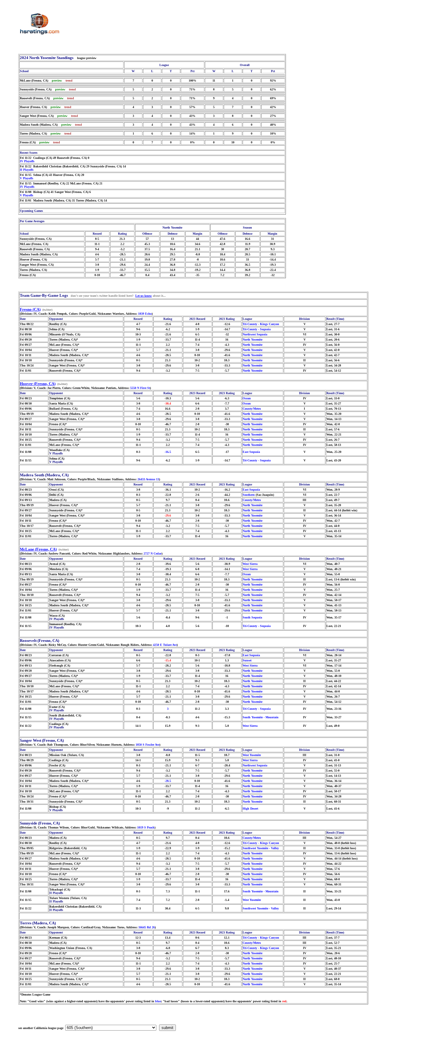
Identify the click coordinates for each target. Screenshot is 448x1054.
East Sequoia (251, 451)
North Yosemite (252, 339)
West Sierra (250, 564)
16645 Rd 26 (146, 927)
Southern (249, 494)
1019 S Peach (146, 827)
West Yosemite (252, 755)
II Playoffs (27, 169)
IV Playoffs (27, 161)
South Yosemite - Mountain (261, 717)
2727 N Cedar (153, 553)
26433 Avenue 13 (148, 479)
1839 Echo (145, 313)
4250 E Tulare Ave (165, 644)
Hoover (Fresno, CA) (37, 383)
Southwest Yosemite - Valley (261, 848)
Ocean (247, 398)
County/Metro (252, 408)
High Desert (250, 808)
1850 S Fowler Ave (147, 744)
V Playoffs (26, 178)
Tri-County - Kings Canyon (261, 324)
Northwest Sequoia (255, 334)
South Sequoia (252, 617)
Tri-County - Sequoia (257, 329)
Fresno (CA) (30, 309)
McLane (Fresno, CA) (38, 549)
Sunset (247, 660)
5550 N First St (140, 388)
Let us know (143, 295)
